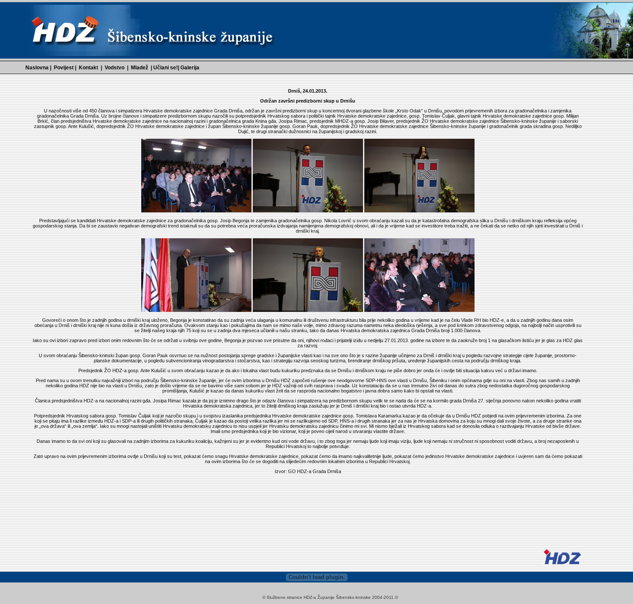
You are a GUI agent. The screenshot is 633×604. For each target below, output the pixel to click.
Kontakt (88, 68)
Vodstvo (114, 68)
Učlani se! (165, 68)
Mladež (139, 68)
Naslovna (37, 68)
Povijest (64, 68)
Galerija (189, 68)
